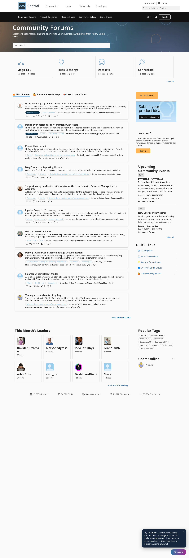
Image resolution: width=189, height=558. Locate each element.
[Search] (155, 16)
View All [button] (170, 81)
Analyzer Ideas (31, 158)
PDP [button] (41, 240)
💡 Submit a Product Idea (149, 262)
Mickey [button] (71, 283)
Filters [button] (29, 283)
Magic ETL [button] (145, 339)
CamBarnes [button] (70, 112)
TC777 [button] (79, 304)
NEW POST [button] (149, 95)
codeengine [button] (86, 262)
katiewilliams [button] (104, 198)
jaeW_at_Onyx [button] (102, 134)
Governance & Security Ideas (112, 219)
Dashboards (114, 134)
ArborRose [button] (92, 112)
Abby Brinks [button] (107, 262)
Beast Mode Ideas (101, 283)
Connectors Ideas (114, 174)
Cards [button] (42, 134)
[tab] (21, 94)
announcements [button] (48, 112)
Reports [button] (43, 174)
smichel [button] (103, 174)
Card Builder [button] (146, 348)
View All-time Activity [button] (118, 385)
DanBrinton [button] (58, 240)
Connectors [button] (31, 174)
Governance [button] (40, 219)
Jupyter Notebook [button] (56, 219)
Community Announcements (109, 112)
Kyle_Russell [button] (79, 134)
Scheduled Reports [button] (56, 134)
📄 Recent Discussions (148, 256)
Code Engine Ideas (57, 265)
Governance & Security (96, 240)
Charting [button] (155, 345)
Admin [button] (42, 198)
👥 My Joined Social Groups (150, 267)
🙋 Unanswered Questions (156, 273)
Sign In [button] (143, 151)
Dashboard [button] (39, 283)
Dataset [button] (158, 339)
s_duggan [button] (78, 219)
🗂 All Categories (145, 250)
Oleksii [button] (97, 219)
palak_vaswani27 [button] (92, 155)
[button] (20, 105)
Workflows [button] (74, 262)
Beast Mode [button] (53, 283)
